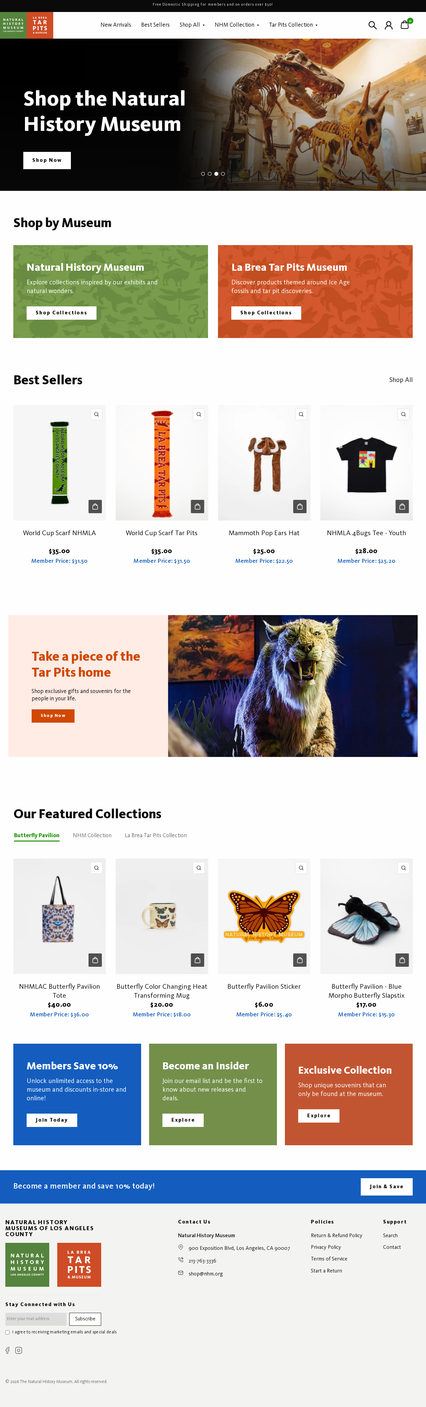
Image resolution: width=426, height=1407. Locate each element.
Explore (183, 1120)
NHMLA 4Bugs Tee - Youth (366, 533)
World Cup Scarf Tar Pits (162, 533)
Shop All (190, 25)
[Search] (373, 25)
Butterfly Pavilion (37, 836)
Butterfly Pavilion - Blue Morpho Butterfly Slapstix (366, 991)
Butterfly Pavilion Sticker (264, 986)
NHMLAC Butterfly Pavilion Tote (59, 991)
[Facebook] (7, 1350)
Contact (392, 1247)
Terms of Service (329, 1259)
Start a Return (326, 1271)
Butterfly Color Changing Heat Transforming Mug (161, 991)
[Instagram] (18, 1350)
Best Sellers (155, 25)
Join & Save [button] (387, 1187)
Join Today (52, 1120)
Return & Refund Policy (336, 1235)
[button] (47, 160)
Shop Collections (62, 313)
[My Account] (389, 25)
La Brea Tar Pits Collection (156, 836)
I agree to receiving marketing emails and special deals (64, 1332)
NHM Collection (234, 25)
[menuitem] (116, 25)
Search (390, 1235)
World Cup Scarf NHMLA (59, 533)
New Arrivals (116, 25)
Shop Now (53, 716)
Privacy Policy (326, 1247)
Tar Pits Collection (291, 25)
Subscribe (85, 1319)
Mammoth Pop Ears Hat (264, 533)
